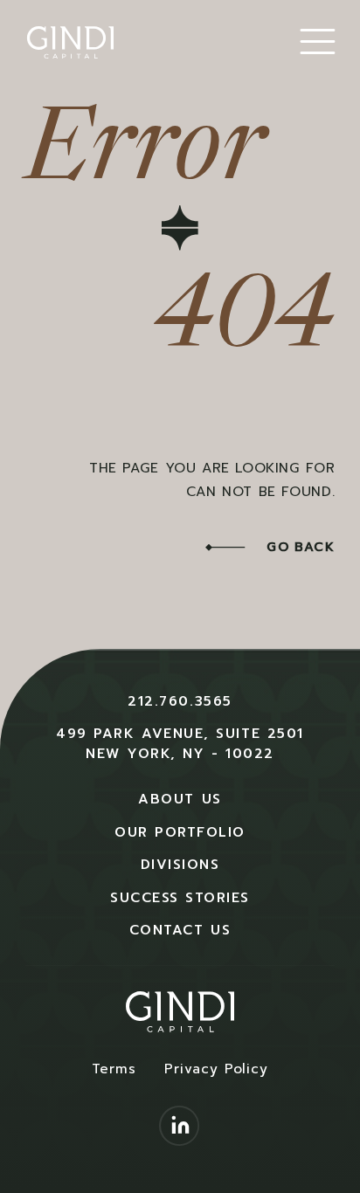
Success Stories (180, 897)
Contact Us (180, 930)
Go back (298, 546)
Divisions (180, 864)
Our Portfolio (180, 832)
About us (179, 799)
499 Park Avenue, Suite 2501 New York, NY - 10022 (180, 743)
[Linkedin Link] (180, 1128)
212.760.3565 (180, 701)
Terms (114, 1069)
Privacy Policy (216, 1069)
